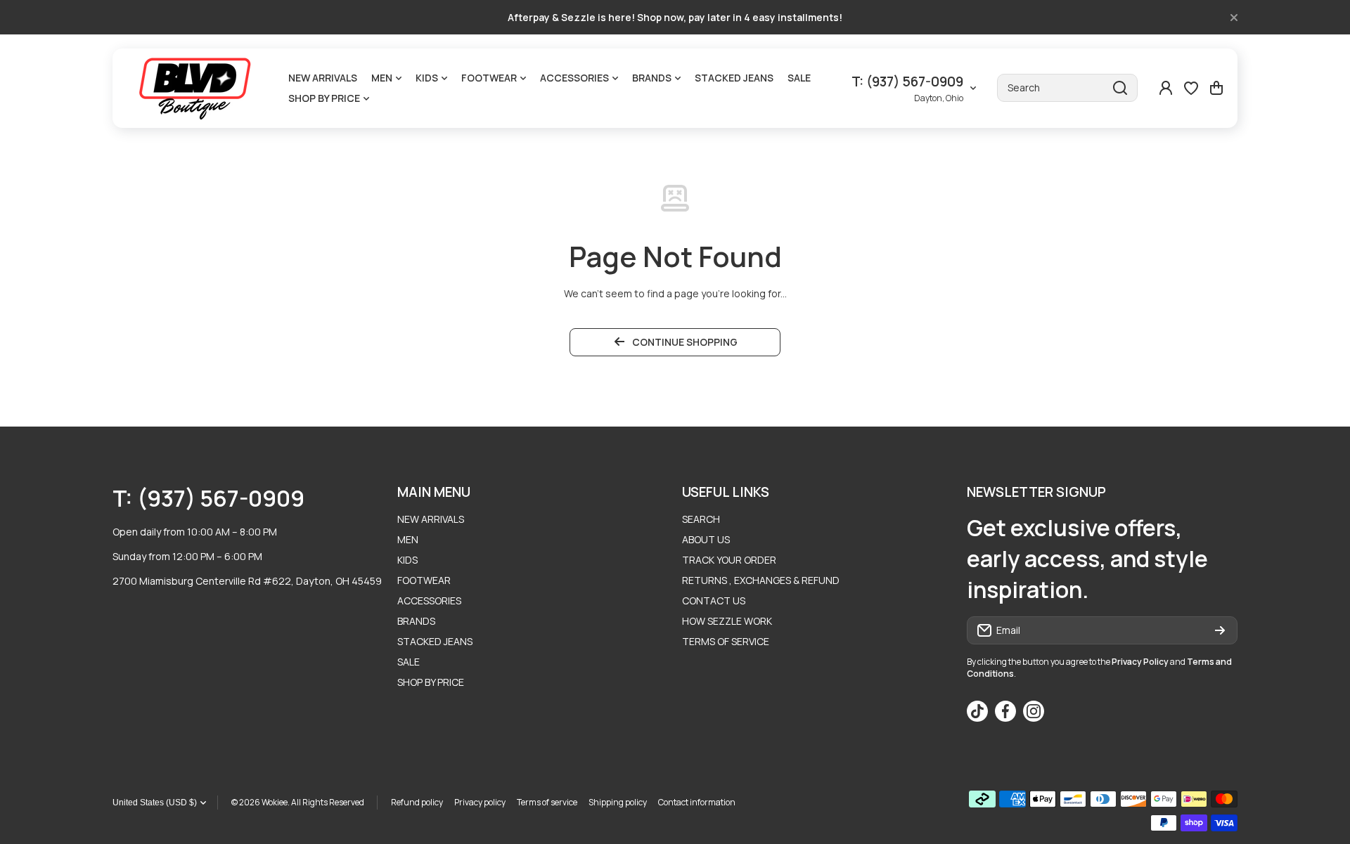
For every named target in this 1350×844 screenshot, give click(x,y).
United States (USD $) (154, 802)
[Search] (1120, 88)
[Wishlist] (1191, 88)
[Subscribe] (1220, 630)
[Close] (1234, 18)
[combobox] (1067, 88)
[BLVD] (197, 88)
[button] (1216, 88)
